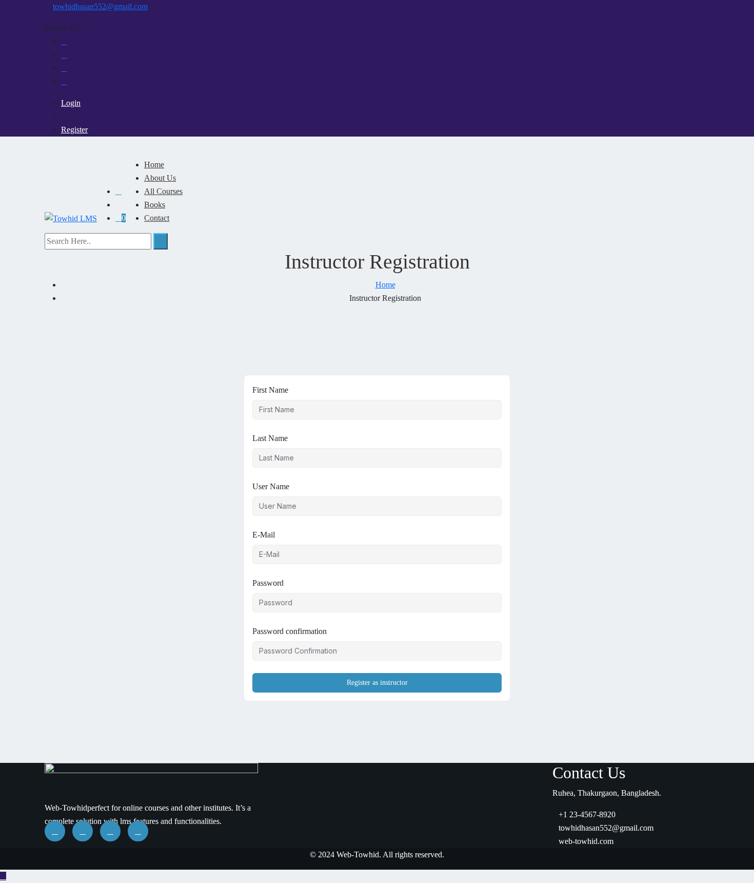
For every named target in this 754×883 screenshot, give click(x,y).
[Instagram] (64, 68)
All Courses (163, 191)
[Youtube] (64, 54)
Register (74, 129)
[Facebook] (64, 41)
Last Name (270, 438)
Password (268, 583)
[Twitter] (64, 81)
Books (154, 204)
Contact (156, 218)
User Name (270, 486)
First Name (270, 390)
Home (154, 164)
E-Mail (263, 534)
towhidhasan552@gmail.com (100, 6)
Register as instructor (377, 682)
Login (71, 103)
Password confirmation (289, 631)
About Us (160, 178)
